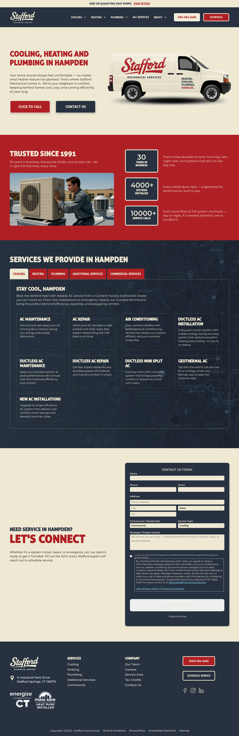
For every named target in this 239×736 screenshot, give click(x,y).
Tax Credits (133, 680)
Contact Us (133, 685)
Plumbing (117, 17)
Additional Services (81, 680)
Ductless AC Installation (190, 321)
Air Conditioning (141, 319)
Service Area (134, 674)
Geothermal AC (192, 360)
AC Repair (81, 319)
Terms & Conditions (172, 588)
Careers (130, 669)
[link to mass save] (45, 699)
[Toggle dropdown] (85, 17)
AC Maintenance (35, 319)
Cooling (76, 17)
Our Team (132, 664)
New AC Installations (40, 399)
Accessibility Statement (162, 730)
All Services (141, 17)
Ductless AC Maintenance (32, 363)
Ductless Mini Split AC (144, 363)
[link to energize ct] (21, 699)
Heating (96, 17)
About (158, 17)
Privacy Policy (137, 730)
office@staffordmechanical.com (187, 582)
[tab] (19, 274)
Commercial (76, 685)
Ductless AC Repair (91, 360)
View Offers (142, 3)
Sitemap (184, 730)
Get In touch (177, 605)
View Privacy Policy (147, 588)
